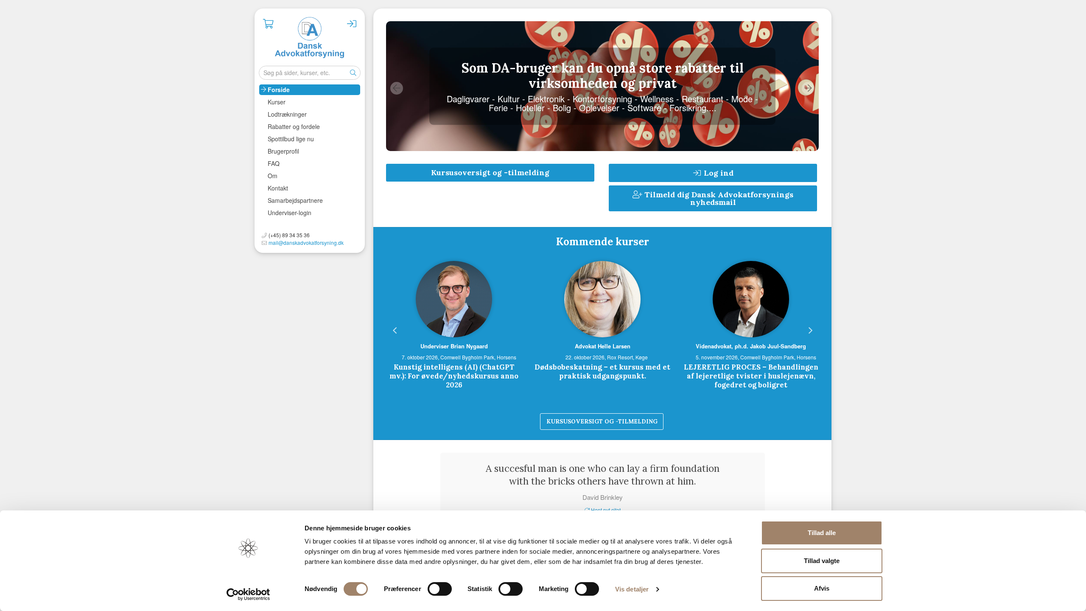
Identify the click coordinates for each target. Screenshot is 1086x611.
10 (636, 412)
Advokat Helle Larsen (602, 346)
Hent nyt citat (605, 509)
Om (272, 175)
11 (648, 412)
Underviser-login (289, 212)
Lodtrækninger (287, 114)
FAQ (274, 163)
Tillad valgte (822, 560)
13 (674, 412)
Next (808, 88)
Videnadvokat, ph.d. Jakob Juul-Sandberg (751, 346)
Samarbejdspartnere (295, 200)
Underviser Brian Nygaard (454, 346)
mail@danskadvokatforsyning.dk (306, 242)
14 (687, 412)
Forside (279, 89)
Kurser (276, 102)
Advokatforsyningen (309, 38)
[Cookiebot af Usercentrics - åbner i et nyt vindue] (248, 594)
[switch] (440, 589)
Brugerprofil (283, 151)
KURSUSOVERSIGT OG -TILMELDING (602, 421)
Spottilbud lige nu (291, 139)
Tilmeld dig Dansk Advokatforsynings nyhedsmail (717, 198)
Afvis (821, 588)
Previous (396, 88)
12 (661, 412)
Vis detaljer (632, 589)
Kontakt (278, 188)
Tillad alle (822, 532)
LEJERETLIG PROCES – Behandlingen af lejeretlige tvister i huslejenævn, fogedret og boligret (751, 376)
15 (699, 412)
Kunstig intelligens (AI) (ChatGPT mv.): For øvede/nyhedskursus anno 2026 (453, 376)
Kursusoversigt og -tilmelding (490, 172)
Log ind (717, 173)
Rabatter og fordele (294, 126)
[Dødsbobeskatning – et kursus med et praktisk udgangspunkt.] (602, 299)
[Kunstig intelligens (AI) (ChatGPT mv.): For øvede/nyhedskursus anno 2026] (454, 299)
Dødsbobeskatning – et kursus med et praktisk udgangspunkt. (602, 372)
